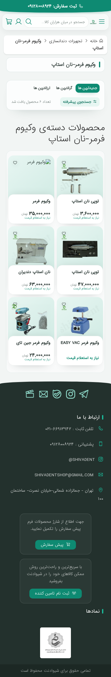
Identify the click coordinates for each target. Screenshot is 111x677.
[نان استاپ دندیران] (31, 249)
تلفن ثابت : (70, 428)
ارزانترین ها (42, 88)
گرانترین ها (64, 88)
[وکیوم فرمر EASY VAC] (80, 320)
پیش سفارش (53, 545)
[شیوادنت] (93, 21)
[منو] (101, 22)
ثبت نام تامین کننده (53, 593)
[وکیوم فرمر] (31, 178)
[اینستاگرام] (70, 394)
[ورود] (18, 22)
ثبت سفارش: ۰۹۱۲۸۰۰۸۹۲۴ (52, 6)
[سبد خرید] (9, 22)
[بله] (57, 394)
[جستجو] (28, 22)
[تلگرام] (84, 394)
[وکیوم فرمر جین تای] (31, 320)
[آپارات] (30, 394)
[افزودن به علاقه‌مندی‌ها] (63, 162)
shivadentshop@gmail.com (65, 475)
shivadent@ (82, 459)
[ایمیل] (43, 394)
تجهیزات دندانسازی (65, 41)
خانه (93, 41)
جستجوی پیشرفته (77, 102)
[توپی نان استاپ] (80, 178)
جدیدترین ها (87, 88)
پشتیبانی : (72, 444)
